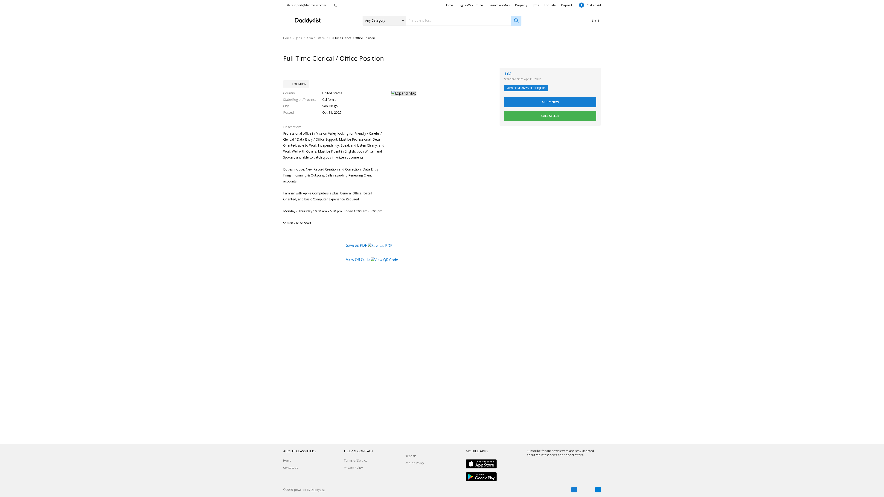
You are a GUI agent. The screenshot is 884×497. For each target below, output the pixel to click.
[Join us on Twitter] (586, 489)
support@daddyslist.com (309, 5)
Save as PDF (357, 245)
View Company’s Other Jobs (526, 88)
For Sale (550, 5)
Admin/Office (316, 38)
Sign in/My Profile (471, 5)
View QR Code (358, 259)
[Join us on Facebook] (574, 489)
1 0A (508, 73)
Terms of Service (355, 460)
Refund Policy (414, 463)
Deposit (566, 5)
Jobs (536, 5)
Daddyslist (318, 490)
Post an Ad (593, 5)
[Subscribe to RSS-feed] (598, 489)
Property (521, 5)
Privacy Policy (353, 467)
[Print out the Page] (588, 59)
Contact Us (290, 467)
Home (449, 5)
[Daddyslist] (307, 21)
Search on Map (499, 5)
